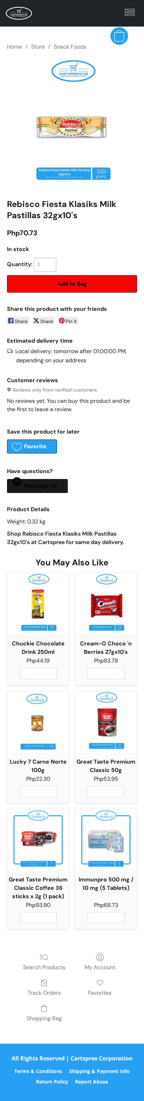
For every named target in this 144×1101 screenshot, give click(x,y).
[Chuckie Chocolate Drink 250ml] (38, 604)
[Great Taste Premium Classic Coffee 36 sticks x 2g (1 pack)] (38, 840)
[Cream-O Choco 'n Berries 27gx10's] (106, 604)
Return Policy (52, 1081)
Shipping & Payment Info (99, 1071)
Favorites (99, 992)
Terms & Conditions (38, 1071)
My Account (100, 967)
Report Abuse (91, 1081)
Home (14, 46)
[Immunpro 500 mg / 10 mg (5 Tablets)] (106, 840)
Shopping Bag (44, 1018)
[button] (20, 13)
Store (38, 46)
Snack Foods (70, 46)
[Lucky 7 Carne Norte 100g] (38, 722)
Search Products (44, 967)
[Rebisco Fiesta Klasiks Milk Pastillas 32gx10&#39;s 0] (72, 123)
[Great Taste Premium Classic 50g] (106, 722)
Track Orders (44, 992)
